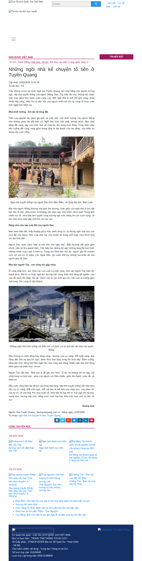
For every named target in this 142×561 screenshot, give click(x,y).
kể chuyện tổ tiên (37, 415)
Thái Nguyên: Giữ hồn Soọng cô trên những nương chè (50, 487)
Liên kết (112, 3)
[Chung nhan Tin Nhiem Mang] (114, 530)
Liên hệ (116, 6)
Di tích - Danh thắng (20, 62)
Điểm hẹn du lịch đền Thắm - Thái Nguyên (37, 511)
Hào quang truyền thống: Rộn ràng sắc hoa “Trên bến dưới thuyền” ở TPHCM (21, 492)
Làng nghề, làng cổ (78, 62)
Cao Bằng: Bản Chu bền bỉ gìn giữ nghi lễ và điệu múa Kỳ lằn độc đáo (51, 515)
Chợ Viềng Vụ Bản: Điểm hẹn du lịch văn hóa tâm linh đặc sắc (47, 508)
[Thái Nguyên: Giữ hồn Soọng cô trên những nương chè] (53, 478)
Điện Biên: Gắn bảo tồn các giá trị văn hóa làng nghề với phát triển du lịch (53, 501)
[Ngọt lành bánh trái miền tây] (53, 443)
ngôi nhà (23, 415)
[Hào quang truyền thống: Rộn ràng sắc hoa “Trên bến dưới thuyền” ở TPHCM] (22, 480)
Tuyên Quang (54, 415)
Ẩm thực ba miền (58, 62)
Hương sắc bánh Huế (26, 504)
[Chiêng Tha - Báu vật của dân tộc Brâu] (83, 476)
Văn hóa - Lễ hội (40, 62)
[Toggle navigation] (13, 39)
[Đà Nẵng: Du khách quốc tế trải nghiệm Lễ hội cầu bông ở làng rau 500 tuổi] (83, 446)
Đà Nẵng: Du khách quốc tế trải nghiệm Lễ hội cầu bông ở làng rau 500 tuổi (83, 458)
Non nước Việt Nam (21, 57)
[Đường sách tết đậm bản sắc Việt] (22, 443)
